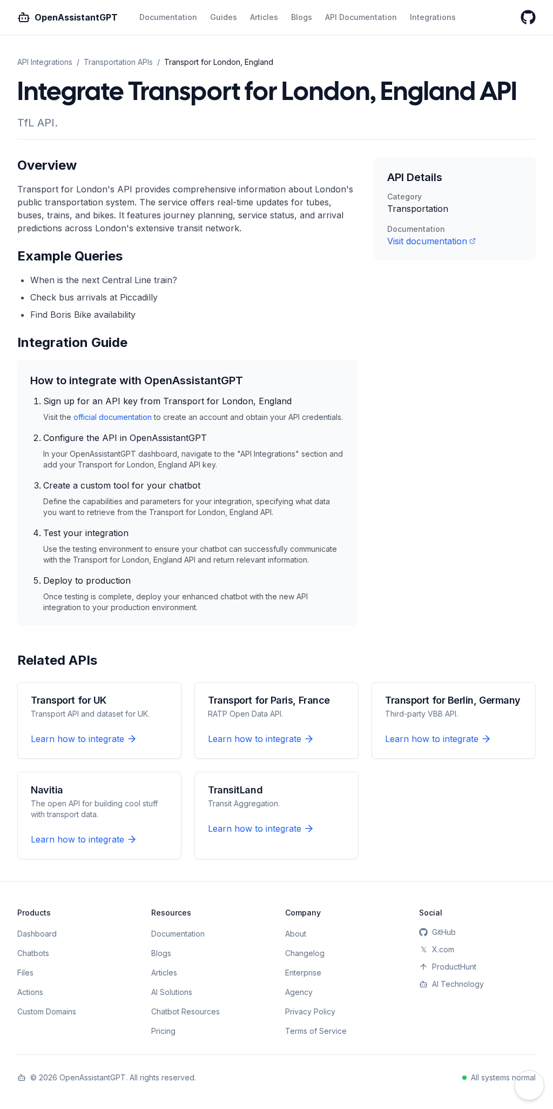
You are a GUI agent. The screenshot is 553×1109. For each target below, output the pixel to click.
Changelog (305, 953)
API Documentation (361, 17)
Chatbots (33, 953)
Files (25, 972)
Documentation (168, 17)
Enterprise (303, 972)
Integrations (433, 17)
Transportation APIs (118, 61)
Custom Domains (46, 1011)
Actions (30, 992)
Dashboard (37, 933)
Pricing (163, 1030)
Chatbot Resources (185, 1011)
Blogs (301, 17)
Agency (299, 992)
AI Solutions (171, 992)
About (295, 933)
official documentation (112, 417)
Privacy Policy (310, 1011)
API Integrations (44, 61)
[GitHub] (528, 17)
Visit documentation (427, 241)
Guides (223, 17)
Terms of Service (316, 1030)
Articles (264, 17)
